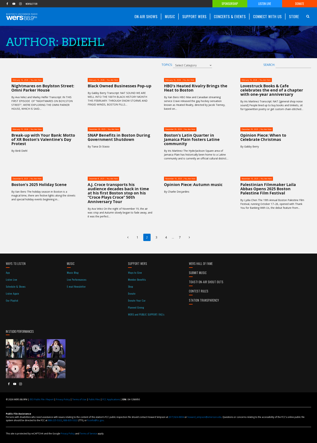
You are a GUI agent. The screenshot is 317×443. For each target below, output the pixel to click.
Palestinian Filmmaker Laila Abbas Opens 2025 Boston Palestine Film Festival (268, 189)
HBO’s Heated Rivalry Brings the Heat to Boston (195, 88)
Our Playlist (12, 300)
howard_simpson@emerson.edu (204, 417)
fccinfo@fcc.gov (95, 420)
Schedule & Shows (15, 286)
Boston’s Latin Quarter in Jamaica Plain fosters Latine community (192, 139)
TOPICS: (166, 65)
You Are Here (36, 80)
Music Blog (73, 272)
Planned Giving (136, 307)
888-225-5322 (55, 420)
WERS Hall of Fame (201, 263)
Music (71, 263)
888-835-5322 (70, 420)
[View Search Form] (308, 16)
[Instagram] (20, 3)
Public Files (94, 399)
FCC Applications (111, 399)
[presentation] (15, 348)
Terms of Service (88, 433)
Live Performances (76, 279)
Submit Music (198, 273)
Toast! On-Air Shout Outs (206, 282)
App (8, 272)
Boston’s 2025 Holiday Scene (39, 184)
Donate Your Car (137, 300)
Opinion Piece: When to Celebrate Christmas (263, 137)
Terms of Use (79, 399)
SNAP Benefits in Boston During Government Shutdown (119, 137)
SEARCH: (269, 65)
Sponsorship (230, 3)
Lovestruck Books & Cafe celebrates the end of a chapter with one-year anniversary (271, 90)
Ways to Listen (16, 263)
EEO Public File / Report (42, 399)
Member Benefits (137, 279)
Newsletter (31, 3)
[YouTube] (14, 3)
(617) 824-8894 (176, 417)
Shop (130, 286)
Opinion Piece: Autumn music (193, 184)
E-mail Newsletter (76, 286)
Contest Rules (198, 291)
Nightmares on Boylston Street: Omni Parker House (42, 88)
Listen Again (12, 293)
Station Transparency (204, 300)
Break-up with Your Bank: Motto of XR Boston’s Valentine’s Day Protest (43, 139)
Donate (299, 3)
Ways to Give (135, 272)
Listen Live (264, 3)
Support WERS (137, 263)
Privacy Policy (63, 399)
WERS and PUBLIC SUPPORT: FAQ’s (146, 314)
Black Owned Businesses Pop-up (119, 85)
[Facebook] (7, 3)
